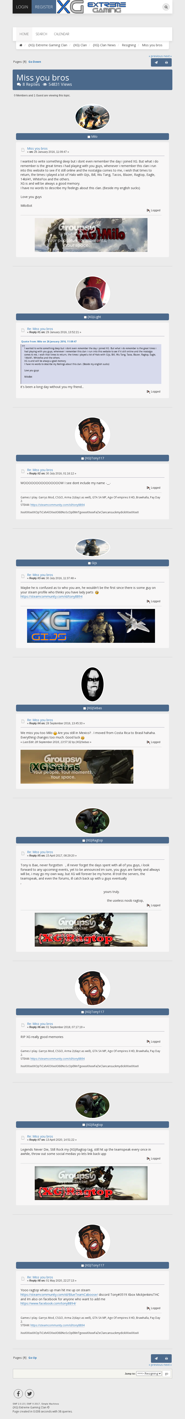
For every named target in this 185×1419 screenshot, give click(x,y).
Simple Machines (50, 1404)
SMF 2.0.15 (19, 1404)
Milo (94, 136)
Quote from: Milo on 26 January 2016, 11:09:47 (48, 341)
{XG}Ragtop (94, 840)
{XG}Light (94, 317)
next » (168, 56)
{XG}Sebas (94, 708)
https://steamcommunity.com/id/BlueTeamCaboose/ (59, 1294)
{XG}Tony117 (94, 458)
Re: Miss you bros (40, 329)
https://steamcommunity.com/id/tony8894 (57, 504)
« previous (156, 56)
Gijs (94, 563)
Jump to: (130, 1373)
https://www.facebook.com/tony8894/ (48, 1303)
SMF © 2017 (33, 1404)
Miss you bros (37, 148)
